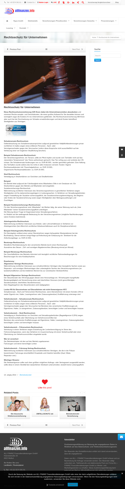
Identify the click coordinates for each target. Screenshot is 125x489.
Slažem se (73, 484)
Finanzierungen (107, 21)
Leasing (9, 28)
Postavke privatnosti (56, 485)
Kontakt (23, 28)
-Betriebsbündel (25, 375)
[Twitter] (63, 2)
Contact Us (31, 2)
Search (97, 60)
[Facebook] (59, 2)
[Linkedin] (73, 2)
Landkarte (8, 465)
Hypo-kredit (18, 21)
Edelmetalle (33, 21)
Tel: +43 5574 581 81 (14, 2)
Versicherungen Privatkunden (54, 21)
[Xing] (78, 2)
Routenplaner (18, 465)
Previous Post (15, 49)
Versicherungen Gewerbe (84, 21)
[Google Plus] (68, 2)
